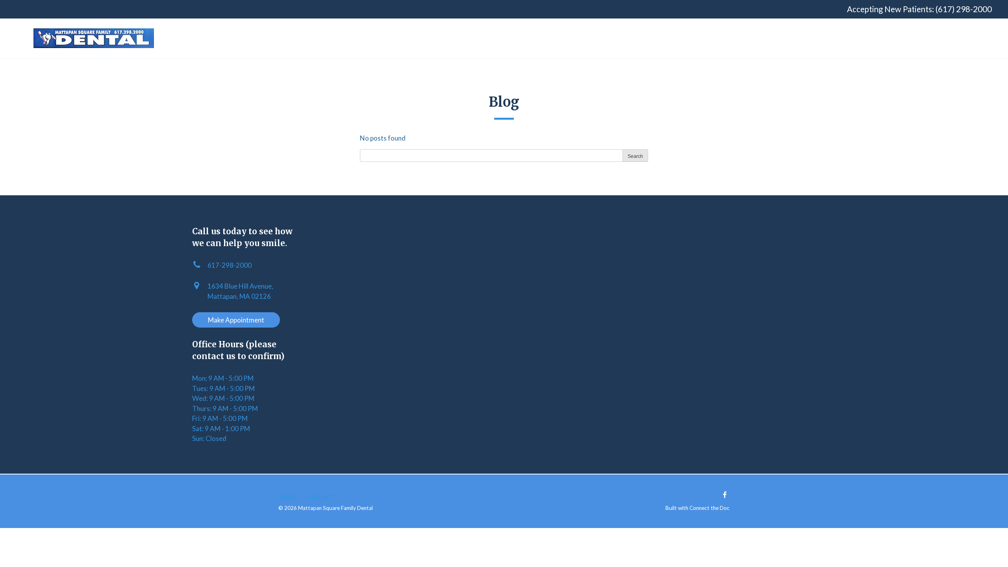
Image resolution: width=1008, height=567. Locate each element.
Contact (321, 497)
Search (635, 156)
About (287, 497)
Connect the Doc (709, 508)
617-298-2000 (230, 265)
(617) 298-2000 (964, 9)
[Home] (93, 38)
